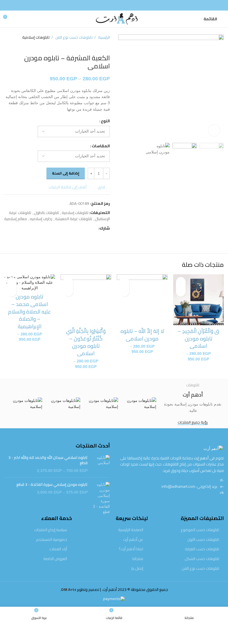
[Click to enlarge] (214, 130)
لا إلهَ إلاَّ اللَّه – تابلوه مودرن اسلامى (142, 335)
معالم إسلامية (15, 218)
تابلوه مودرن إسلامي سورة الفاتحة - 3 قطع (52, 484)
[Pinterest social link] (81, 228)
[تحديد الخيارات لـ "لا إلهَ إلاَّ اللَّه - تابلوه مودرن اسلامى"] (124, 292)
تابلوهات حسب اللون (203, 540)
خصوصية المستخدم (51, 540)
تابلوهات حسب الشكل (202, 559)
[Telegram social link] (68, 228)
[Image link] (213, 448)
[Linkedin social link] (74, 228)
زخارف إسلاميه (41, 218)
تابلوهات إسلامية (36, 37)
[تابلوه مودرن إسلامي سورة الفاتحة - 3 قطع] (101, 498)
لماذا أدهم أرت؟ (131, 549)
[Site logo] (114, 18)
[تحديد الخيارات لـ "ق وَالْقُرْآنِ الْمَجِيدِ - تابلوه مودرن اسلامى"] (181, 292)
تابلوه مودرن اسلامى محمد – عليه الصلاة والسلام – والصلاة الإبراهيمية (29, 311)
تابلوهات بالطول (46, 212)
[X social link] (87, 228)
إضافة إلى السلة (65, 173)
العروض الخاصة (55, 559)
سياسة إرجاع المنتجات (50, 530)
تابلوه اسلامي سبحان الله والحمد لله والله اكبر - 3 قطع (48, 460)
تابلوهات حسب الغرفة (202, 549)
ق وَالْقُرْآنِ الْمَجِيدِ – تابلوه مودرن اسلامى (198, 338)
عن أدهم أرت (133, 540)
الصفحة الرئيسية (130, 530)
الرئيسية (103, 37)
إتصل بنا (137, 568)
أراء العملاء (58, 549)
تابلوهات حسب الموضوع (200, 530)
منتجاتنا (137, 559)
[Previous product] (18, 46)
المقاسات (101, 146)
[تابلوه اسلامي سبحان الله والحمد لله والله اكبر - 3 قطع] (101, 464)
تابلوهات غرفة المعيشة (73, 218)
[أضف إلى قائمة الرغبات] (181, 282)
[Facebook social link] (114, 5)
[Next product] (7, 46)
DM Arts (68, 589)
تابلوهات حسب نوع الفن (73, 37)
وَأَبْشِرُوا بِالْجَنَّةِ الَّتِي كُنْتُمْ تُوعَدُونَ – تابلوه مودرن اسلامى (86, 342)
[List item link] (171, 486)
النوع (105, 121)
